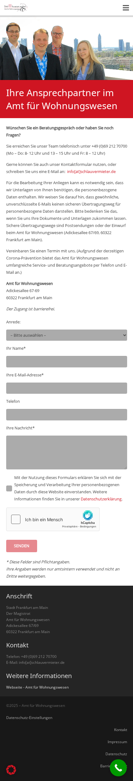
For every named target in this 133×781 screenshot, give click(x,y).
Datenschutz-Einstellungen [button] (29, 717)
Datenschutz (116, 753)
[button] (11, 770)
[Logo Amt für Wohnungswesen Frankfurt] (16, 7)
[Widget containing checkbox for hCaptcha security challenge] (53, 519)
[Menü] (126, 8)
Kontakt (120, 729)
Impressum (117, 741)
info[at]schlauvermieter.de (91, 171)
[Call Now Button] (118, 767)
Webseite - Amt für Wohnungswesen (37, 687)
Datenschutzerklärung (101, 499)
